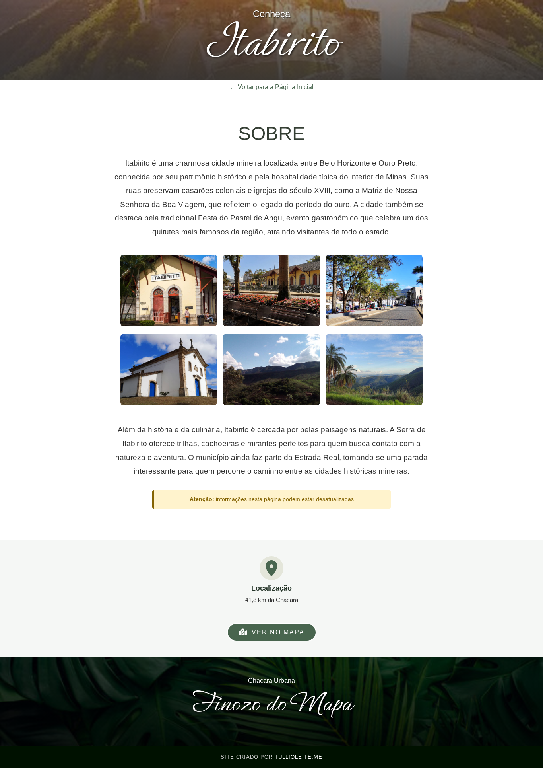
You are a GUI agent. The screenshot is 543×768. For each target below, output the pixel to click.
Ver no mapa (278, 632)
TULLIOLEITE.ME (298, 757)
